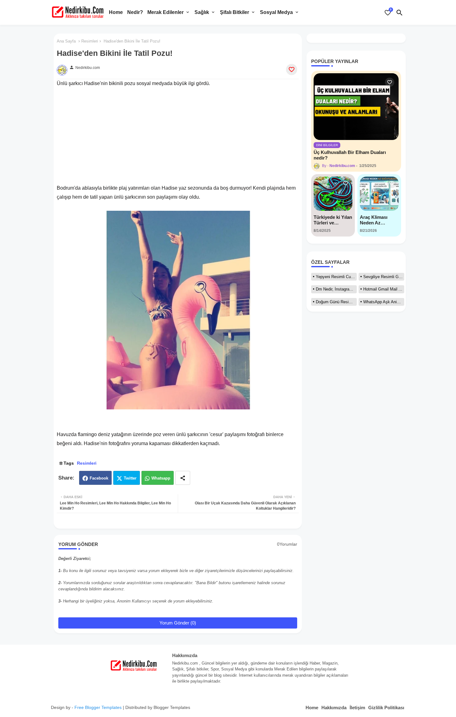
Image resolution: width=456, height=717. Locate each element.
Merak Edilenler (165, 12)
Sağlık (201, 12)
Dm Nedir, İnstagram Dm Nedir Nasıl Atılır (336, 289)
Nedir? (135, 12)
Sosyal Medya (276, 12)
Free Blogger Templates (98, 707)
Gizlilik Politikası (386, 707)
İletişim (357, 707)
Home (116, 12)
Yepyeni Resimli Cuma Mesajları (336, 276)
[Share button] (182, 478)
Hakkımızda (333, 707)
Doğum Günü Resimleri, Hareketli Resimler (336, 302)
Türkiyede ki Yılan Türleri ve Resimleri (333, 220)
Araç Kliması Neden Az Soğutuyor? (373, 220)
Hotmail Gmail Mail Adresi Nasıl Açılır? (383, 289)
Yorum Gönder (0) (177, 622)
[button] (399, 12)
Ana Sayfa (66, 41)
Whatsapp (160, 478)
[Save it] (291, 69)
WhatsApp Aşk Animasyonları (383, 302)
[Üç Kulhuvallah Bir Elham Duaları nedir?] (356, 106)
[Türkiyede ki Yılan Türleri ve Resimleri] (333, 194)
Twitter (130, 478)
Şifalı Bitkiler (234, 12)
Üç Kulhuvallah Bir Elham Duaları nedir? (350, 155)
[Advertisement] (178, 131)
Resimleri (89, 41)
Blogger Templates (172, 707)
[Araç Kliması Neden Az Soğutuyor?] (379, 194)
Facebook (99, 478)
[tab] (116, 12)
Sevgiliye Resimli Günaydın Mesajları (383, 276)
